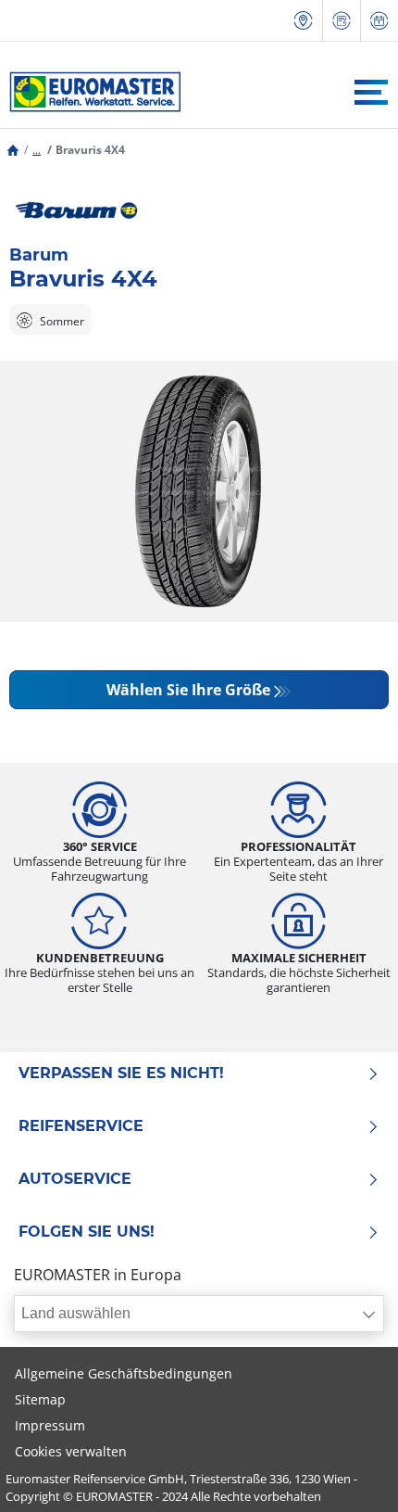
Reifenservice (81, 1126)
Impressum (50, 1425)
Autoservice (75, 1179)
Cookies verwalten (71, 1451)
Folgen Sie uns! (87, 1232)
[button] (36, 150)
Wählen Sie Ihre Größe (188, 690)
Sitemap (40, 1399)
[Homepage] (13, 150)
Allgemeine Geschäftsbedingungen (123, 1373)
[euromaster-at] (90, 91)
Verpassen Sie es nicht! (121, 1073)
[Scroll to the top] (349, 1472)
